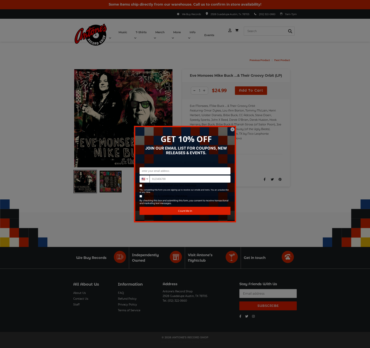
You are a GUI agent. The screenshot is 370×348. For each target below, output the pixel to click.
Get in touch (255, 258)
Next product (282, 60)
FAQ (121, 293)
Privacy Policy (127, 304)
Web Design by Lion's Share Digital (185, 341)
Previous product (260, 60)
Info (193, 32)
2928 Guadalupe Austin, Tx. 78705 (230, 14)
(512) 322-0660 (267, 14)
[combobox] (269, 31)
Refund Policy (127, 298)
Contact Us (80, 298)
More (177, 32)
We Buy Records (191, 14)
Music (123, 32)
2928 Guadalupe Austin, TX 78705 (185, 296)
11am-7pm (291, 14)
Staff (76, 304)
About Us (79, 293)
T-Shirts (141, 32)
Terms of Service (129, 310)
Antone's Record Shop (178, 291)
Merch (160, 32)
